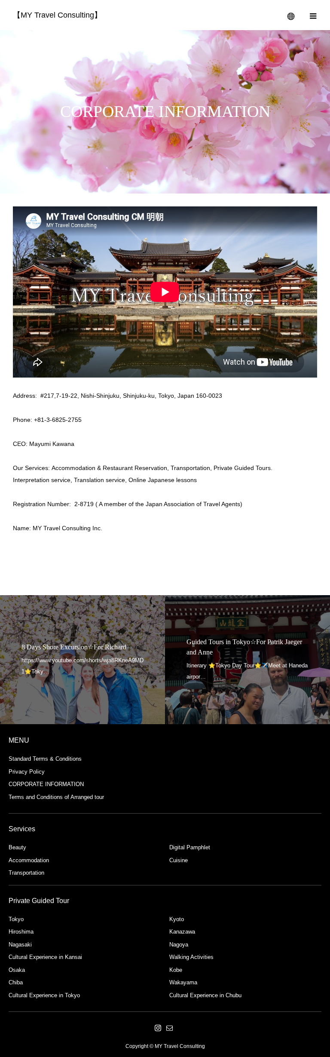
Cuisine (178, 860)
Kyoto (176, 919)
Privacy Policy (27, 771)
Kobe (175, 970)
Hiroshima (21, 931)
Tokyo (16, 919)
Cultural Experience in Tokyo (44, 995)
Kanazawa (182, 931)
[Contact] (169, 1027)
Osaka (17, 970)
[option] (82, 659)
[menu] (313, 15)
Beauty (17, 847)
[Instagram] (157, 1027)
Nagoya (178, 944)
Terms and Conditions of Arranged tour (56, 797)
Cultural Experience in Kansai (45, 957)
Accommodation (29, 860)
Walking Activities (191, 957)
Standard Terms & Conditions (45, 759)
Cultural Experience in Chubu (205, 995)
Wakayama (183, 982)
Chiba (16, 982)
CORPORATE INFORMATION (46, 784)
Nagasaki (20, 944)
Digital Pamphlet (189, 847)
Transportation (26, 873)
